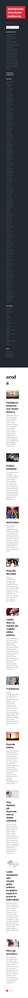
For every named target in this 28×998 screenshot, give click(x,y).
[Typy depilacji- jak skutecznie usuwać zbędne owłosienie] (12, 794)
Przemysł (8, 326)
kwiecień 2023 (9, 144)
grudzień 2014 (9, 292)
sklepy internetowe (10, 333)
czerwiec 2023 (9, 141)
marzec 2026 (9, 90)
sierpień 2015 (9, 278)
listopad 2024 (9, 116)
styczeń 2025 (9, 112)
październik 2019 (10, 204)
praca (7, 324)
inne (7, 319)
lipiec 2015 (8, 280)
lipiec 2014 (8, 302)
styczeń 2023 (9, 148)
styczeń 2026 (9, 94)
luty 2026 (8, 92)
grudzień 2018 (9, 215)
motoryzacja (9, 323)
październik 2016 (10, 253)
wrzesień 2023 (9, 137)
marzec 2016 (9, 265)
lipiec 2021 (8, 177)
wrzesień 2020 (9, 191)
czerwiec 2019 (9, 208)
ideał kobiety (12, 522)
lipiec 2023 (8, 139)
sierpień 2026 (9, 81)
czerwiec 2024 (9, 125)
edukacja (8, 317)
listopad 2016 (9, 251)
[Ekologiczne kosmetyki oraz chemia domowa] (12, 394)
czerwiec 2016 (9, 260)
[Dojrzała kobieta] (12, 736)
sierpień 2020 (9, 193)
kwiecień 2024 (9, 128)
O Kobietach (12, 688)
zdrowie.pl (8, 344)
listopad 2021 (9, 170)
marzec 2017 (9, 246)
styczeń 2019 (9, 213)
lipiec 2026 (8, 83)
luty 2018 (8, 229)
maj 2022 (8, 161)
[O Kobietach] (12, 680)
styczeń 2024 (9, 134)
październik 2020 (10, 190)
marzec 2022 (9, 164)
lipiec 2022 (8, 157)
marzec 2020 (9, 199)
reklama (8, 328)
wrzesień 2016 (9, 255)
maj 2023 (8, 143)
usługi (7, 339)
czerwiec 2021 (9, 179)
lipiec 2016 (8, 258)
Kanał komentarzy (10, 355)
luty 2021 (8, 184)
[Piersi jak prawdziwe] (12, 943)
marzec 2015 (9, 287)
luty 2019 (8, 211)
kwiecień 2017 (9, 244)
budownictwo (9, 312)
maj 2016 (8, 262)
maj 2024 (8, 126)
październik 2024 (10, 117)
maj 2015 (8, 283)
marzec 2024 (9, 130)
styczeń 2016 (9, 269)
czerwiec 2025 (9, 105)
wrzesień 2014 (9, 298)
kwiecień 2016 (9, 264)
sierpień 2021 (9, 175)
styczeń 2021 (9, 186)
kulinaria (8, 321)
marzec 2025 (9, 110)
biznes (7, 310)
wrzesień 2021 (9, 173)
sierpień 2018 (9, 218)
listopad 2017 (9, 233)
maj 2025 (8, 107)
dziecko (8, 315)
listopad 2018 (9, 217)
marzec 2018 (9, 227)
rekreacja (8, 332)
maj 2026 (8, 87)
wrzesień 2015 (9, 276)
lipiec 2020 (8, 195)
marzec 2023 (9, 146)
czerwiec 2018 (9, 222)
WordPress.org (9, 356)
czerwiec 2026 (9, 85)
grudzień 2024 (9, 114)
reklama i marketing (10, 330)
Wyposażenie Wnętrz (11, 341)
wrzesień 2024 (9, 119)
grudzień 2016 (9, 249)
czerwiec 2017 (9, 242)
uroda (7, 337)
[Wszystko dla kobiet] (12, 562)
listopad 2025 (9, 97)
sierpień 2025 (9, 101)
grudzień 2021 (9, 168)
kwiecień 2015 (9, 285)
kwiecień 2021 (9, 180)
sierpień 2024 (9, 121)
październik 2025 (10, 99)
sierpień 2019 (9, 206)
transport (8, 335)
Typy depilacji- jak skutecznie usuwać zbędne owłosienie (11, 811)
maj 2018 (8, 224)
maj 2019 (8, 209)
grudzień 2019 (9, 202)
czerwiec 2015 (9, 282)
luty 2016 (8, 267)
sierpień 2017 (9, 238)
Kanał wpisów (9, 353)
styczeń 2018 (9, 231)
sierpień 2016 (9, 256)
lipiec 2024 (8, 123)
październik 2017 (10, 235)
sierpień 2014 (9, 300)
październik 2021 (10, 171)
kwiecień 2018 (9, 226)
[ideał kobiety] (12, 512)
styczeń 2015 (9, 291)
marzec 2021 (9, 182)
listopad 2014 (9, 294)
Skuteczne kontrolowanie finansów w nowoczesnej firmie (12, 67)
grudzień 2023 (9, 135)
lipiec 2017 (8, 240)
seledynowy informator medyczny (16, 12)
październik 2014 (10, 296)
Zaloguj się (8, 351)
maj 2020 (8, 197)
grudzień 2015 (9, 271)
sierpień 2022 (9, 155)
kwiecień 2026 (9, 88)
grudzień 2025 (9, 96)
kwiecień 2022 (9, 162)
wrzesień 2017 (9, 236)
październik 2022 (10, 152)
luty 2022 (8, 166)
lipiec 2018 (8, 220)
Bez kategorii (9, 308)
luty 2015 (8, 289)
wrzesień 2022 (9, 153)
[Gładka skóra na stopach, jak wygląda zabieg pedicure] (12, 612)
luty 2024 (8, 132)
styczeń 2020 (9, 200)
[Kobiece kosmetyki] (12, 457)
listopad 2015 (9, 273)
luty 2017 (8, 247)
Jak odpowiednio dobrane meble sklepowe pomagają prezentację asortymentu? (12, 61)
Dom (7, 314)
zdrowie (8, 342)
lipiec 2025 (8, 103)
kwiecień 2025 (9, 108)
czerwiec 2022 (9, 159)
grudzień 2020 (9, 188)
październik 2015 (10, 274)
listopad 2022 (9, 150)
